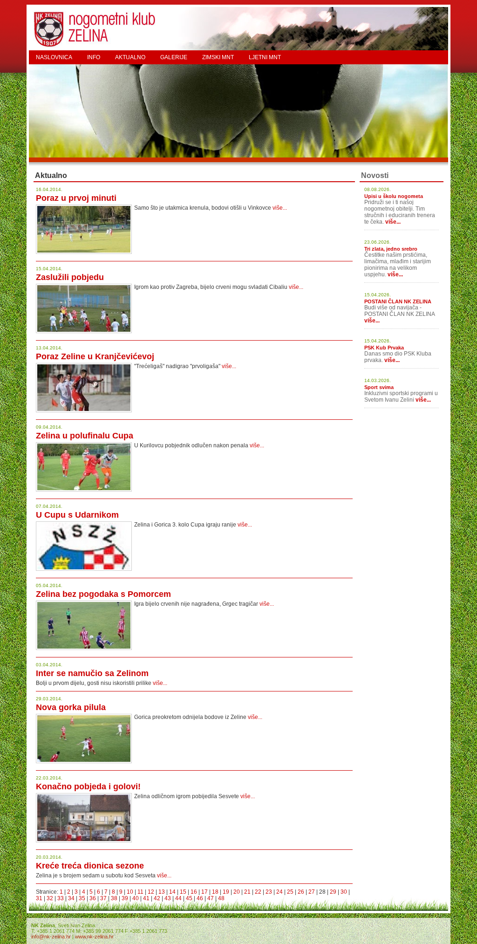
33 (60, 898)
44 (178, 898)
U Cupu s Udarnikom (77, 515)
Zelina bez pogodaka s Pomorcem (103, 594)
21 (247, 892)
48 (221, 898)
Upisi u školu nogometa (393, 196)
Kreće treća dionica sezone (90, 865)
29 (333, 892)
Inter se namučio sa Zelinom (92, 673)
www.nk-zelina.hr (94, 936)
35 (82, 898)
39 (125, 898)
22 (258, 892)
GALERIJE (173, 57)
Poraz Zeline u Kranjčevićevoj (95, 356)
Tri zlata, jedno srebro (390, 249)
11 (140, 892)
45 (189, 898)
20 (236, 892)
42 (157, 898)
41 (146, 898)
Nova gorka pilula (71, 707)
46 (200, 898)
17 (204, 892)
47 (210, 898)
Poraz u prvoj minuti (76, 198)
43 (167, 898)
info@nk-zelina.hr (51, 936)
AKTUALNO (130, 57)
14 (172, 892)
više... (280, 208)
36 (92, 898)
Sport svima (379, 387)
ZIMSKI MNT (218, 57)
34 (71, 898)
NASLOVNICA (54, 57)
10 (130, 892)
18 (215, 892)
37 (103, 898)
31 (39, 898)
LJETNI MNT (265, 57)
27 (311, 892)
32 (50, 898)
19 (226, 892)
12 (151, 892)
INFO (93, 57)
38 (114, 898)
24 (279, 892)
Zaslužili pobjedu (70, 277)
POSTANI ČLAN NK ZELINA (397, 301)
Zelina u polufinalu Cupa (84, 435)
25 (290, 892)
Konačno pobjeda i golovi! (88, 786)
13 (161, 892)
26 (301, 892)
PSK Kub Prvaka (384, 347)
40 (135, 898)
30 (344, 892)
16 (194, 892)
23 (269, 892)
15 (183, 892)
